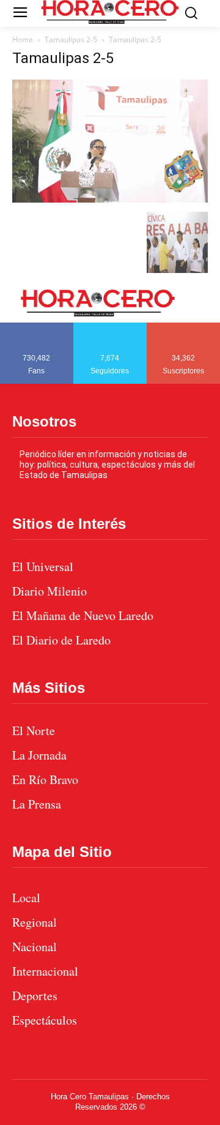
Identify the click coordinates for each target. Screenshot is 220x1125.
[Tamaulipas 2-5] (110, 199)
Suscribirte (184, 327)
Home (22, 39)
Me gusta (36, 327)
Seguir (110, 327)
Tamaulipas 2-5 (71, 39)
